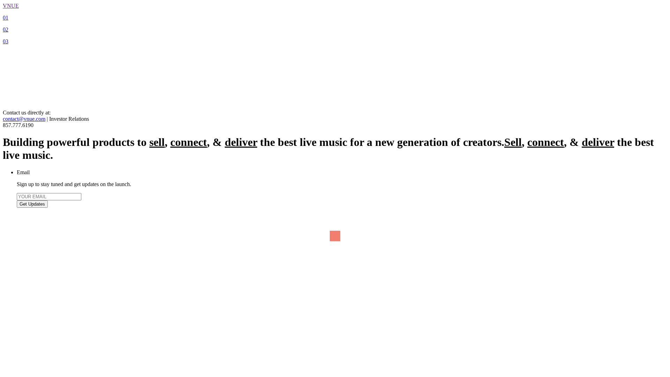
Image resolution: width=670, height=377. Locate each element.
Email (23, 172)
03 (5, 41)
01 (5, 18)
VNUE (11, 6)
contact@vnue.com (24, 119)
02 (5, 29)
